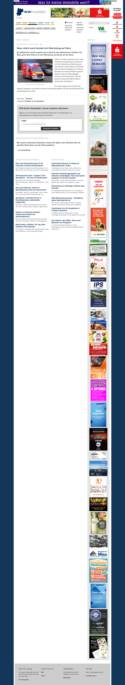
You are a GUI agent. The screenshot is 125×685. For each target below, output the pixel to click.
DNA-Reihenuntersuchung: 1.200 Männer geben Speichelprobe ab (67, 199)
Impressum (80, 30)
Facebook (70, 22)
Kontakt (79, 32)
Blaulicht (29, 98)
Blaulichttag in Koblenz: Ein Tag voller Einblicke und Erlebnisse (30, 225)
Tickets (91, 27)
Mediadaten (80, 25)
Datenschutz (80, 27)
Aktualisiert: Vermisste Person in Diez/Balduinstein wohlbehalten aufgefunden (28, 200)
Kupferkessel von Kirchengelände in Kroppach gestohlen (66, 209)
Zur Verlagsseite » (24, 679)
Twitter (43, 676)
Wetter (53, 28)
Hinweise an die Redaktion (34, 101)
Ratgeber (39, 28)
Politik (24, 23)
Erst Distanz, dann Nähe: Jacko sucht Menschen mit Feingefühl (66, 221)
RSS (42, 672)
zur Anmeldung (24, 150)
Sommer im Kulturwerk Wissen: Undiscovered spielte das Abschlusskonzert (28, 214)
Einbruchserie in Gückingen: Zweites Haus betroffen (68, 187)
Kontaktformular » (91, 676)
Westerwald (21, 32)
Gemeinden (46, 28)
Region (18, 23)
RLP (52, 23)
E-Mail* (23, 121)
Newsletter (68, 30)
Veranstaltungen (29, 28)
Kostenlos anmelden (50, 128)
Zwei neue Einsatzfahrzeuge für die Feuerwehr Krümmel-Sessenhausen (29, 164)
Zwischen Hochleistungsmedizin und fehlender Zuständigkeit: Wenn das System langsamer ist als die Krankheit (68, 175)
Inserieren (79, 22)
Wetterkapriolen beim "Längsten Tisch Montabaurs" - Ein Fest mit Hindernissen (31, 176)
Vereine (41, 23)
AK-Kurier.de (68, 25)
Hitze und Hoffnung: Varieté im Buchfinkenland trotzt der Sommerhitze (31, 188)
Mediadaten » (67, 678)
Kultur (47, 23)
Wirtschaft (32, 23)
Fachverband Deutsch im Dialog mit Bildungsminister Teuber (65, 164)
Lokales (19, 28)
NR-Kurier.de (68, 27)
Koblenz (26, 40)
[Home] (17, 17)
